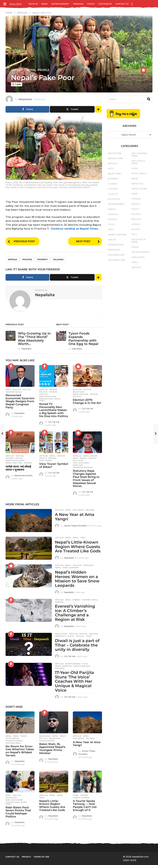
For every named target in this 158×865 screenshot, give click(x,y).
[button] (4, 4)
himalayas (88, 565)
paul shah (78, 460)
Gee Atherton (12, 738)
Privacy (26, 856)
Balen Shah (45, 736)
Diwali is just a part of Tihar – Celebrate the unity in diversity (77, 645)
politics (27, 259)
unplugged (138, 257)
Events (112, 209)
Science (135, 224)
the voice (59, 668)
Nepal (31, 70)
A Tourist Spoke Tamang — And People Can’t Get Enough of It (85, 805)
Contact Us (122, 4)
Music (85, 664)
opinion (53, 392)
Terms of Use (41, 856)
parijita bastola (81, 666)
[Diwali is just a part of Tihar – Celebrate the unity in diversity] (29, 644)
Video (76, 795)
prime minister (46, 741)
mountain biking (14, 741)
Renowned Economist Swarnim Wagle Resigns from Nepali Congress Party (20, 401)
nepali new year (14, 463)
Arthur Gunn (115, 158)
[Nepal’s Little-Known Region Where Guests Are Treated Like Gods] (29, 548)
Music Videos (139, 173)
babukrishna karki (15, 460)
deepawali (60, 636)
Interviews (114, 249)
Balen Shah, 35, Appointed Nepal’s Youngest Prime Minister (52, 748)
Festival (20, 456)
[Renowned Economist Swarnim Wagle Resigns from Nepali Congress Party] (20, 376)
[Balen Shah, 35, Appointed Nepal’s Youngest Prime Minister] (53, 722)
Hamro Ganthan (117, 234)
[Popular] (143, 70)
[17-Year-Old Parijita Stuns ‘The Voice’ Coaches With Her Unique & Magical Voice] (29, 674)
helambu (90, 510)
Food (111, 224)
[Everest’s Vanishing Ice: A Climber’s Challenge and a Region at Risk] (29, 610)
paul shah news (81, 463)
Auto (111, 168)
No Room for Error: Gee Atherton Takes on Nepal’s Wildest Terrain (20, 751)
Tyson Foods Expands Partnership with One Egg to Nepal (83, 338)
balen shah (78, 392)
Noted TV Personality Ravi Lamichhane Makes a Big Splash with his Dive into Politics (53, 410)
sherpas (59, 602)
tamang (84, 795)
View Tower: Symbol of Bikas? (53, 465)
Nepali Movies (90, 456)
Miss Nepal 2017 (116, 255)
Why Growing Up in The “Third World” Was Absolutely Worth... (34, 338)
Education (114, 199)
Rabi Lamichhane (47, 396)
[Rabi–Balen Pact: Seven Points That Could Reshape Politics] (20, 781)
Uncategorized (140, 252)
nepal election (80, 394)
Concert (113, 189)
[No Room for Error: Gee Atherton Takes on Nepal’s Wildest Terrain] (20, 722)
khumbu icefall (90, 600)
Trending (78, 4)
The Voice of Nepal (138, 240)
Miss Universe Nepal (139, 154)
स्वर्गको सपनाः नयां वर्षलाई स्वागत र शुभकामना (18, 468)
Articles (18, 70)
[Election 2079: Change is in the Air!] (87, 376)
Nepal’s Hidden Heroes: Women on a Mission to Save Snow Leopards (77, 579)
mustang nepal (13, 743)
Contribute (105, 4)
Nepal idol (137, 183)
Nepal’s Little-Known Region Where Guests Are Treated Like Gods (77, 546)
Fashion (112, 214)
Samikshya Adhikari (83, 467)
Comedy (112, 183)
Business (113, 178)
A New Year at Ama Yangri (74, 516)
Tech (134, 234)
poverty (42, 259)
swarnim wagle (14, 392)
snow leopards (70, 568)
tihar (88, 636)
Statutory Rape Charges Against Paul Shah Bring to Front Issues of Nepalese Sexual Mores (86, 478)
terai (82, 538)
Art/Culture (61, 634)
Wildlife (77, 565)
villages (58, 259)
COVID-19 (33, 4)
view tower (45, 460)
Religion (93, 634)
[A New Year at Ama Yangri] (29, 520)
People (43, 70)
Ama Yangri (78, 510)
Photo (91, 4)
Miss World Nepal (138, 162)
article (12, 259)
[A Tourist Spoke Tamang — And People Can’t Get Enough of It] (87, 781)
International (116, 244)
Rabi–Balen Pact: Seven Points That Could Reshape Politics (18, 812)
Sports (135, 229)
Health (112, 239)
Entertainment (60, 4)
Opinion (53, 389)
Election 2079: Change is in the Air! (87, 401)
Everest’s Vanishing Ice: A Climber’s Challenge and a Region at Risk (75, 613)
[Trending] (11, 366)
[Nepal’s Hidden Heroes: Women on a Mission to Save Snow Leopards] (29, 575)
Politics (17, 389)
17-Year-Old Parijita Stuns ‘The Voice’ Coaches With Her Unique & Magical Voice (74, 681)
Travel (23, 736)
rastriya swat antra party (49, 400)
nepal (76, 538)
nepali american (63, 666)
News (45, 4)
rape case (78, 465)
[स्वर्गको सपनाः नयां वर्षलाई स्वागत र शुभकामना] (20, 442)
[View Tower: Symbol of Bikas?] (53, 442)
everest (77, 600)
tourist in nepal (81, 798)
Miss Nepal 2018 (116, 260)
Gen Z (111, 229)
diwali (70, 636)
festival (80, 636)
